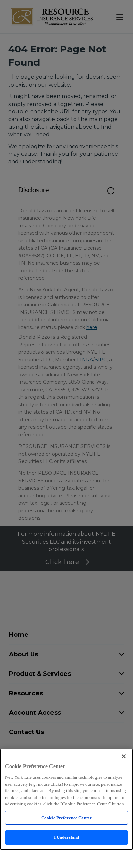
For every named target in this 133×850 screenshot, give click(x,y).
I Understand (66, 837)
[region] (66, 799)
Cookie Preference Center (66, 817)
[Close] (123, 756)
